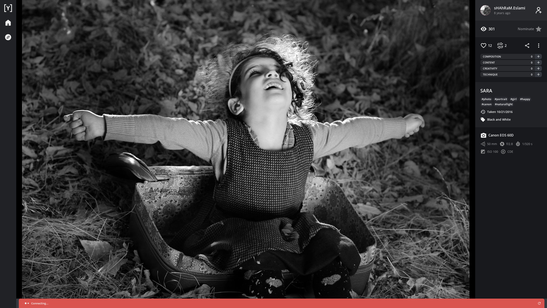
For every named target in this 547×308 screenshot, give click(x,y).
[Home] (8, 8)
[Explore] (8, 37)
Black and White (499, 119)
